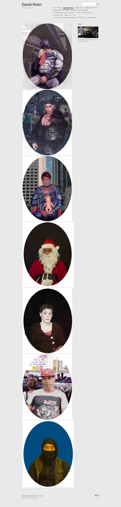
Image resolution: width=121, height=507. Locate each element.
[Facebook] (96, 495)
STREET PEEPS (91, 17)
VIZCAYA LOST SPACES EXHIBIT (79, 10)
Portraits (59, 7)
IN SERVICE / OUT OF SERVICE (61, 10)
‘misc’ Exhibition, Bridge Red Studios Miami (64, 17)
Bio (70, 15)
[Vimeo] (98, 495)
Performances (71, 12)
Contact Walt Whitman (87, 12)
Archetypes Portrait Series (90, 7)
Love (38, 497)
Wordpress (29, 497)
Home (54, 7)
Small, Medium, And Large (60, 12)
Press (74, 15)
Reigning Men (79, 7)
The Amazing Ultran (58, 15)
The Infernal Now (81, 17)
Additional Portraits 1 (68, 7)
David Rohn (32, 4)
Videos (66, 15)
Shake (78, 12)
